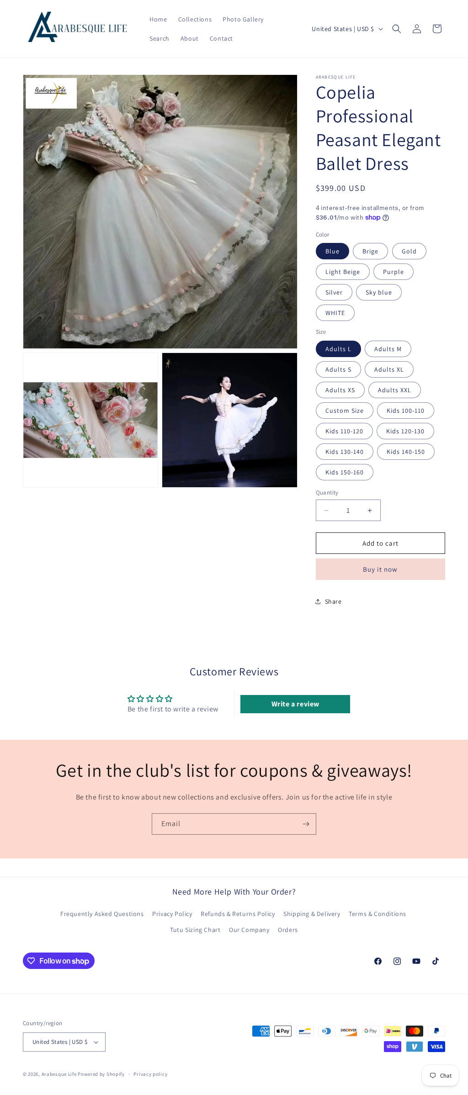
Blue (332, 251)
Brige (370, 251)
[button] (397, 29)
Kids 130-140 (344, 451)
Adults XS (340, 390)
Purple (393, 272)
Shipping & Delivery (311, 914)
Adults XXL (394, 390)
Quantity (327, 492)
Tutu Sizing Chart (195, 930)
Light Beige (342, 272)
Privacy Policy (172, 914)
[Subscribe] (306, 824)
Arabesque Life (59, 1074)
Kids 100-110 (406, 410)
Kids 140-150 (406, 451)
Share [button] (333, 601)
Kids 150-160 (344, 472)
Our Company (249, 930)
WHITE (335, 313)
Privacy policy (150, 1074)
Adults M (388, 349)
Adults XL (389, 369)
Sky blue (379, 292)
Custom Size (344, 410)
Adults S (338, 369)
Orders (288, 930)
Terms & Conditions (377, 914)
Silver (334, 292)
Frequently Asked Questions (102, 914)
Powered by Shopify (101, 1074)
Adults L (338, 349)
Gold (409, 251)
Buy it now (380, 569)
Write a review (295, 704)
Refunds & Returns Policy (238, 914)
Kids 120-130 (405, 431)
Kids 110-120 (344, 431)
